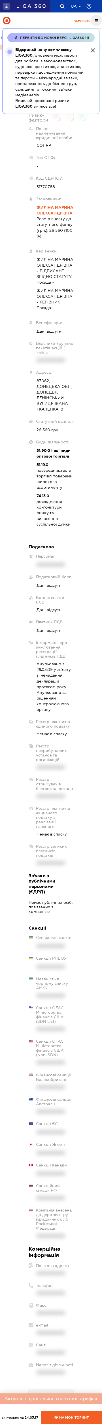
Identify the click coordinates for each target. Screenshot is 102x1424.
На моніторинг (73, 1417)
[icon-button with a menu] (96, 20)
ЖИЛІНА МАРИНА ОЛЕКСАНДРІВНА (55, 210)
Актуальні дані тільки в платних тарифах (51, 1398)
